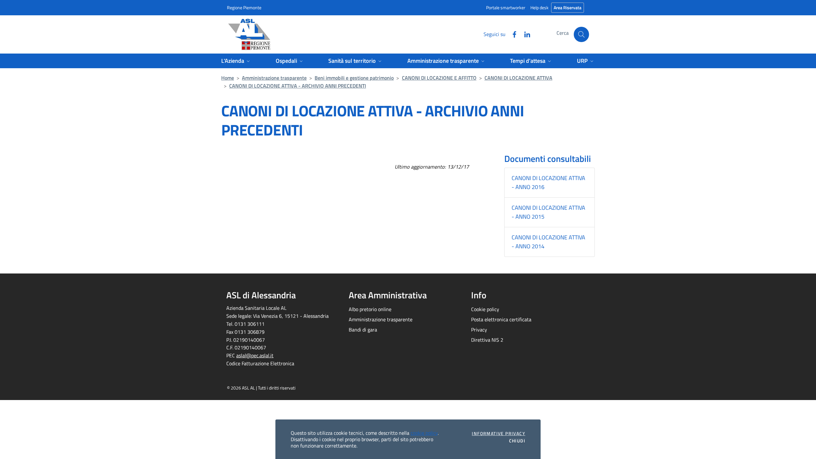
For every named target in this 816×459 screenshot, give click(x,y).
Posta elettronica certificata (501, 319)
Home (227, 78)
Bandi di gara (363, 329)
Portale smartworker (505, 7)
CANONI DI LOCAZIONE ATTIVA (518, 78)
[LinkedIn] (524, 34)
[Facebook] (512, 34)
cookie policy (424, 433)
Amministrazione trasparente (274, 78)
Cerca (563, 33)
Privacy (479, 329)
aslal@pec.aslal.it (254, 355)
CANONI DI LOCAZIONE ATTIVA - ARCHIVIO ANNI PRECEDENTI (297, 86)
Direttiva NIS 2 (487, 340)
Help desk (539, 7)
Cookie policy (485, 309)
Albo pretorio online (370, 309)
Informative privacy (498, 433)
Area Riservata (567, 7)
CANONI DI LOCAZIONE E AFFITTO (439, 78)
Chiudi (517, 441)
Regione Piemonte (244, 7)
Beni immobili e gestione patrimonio (354, 78)
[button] (581, 34)
